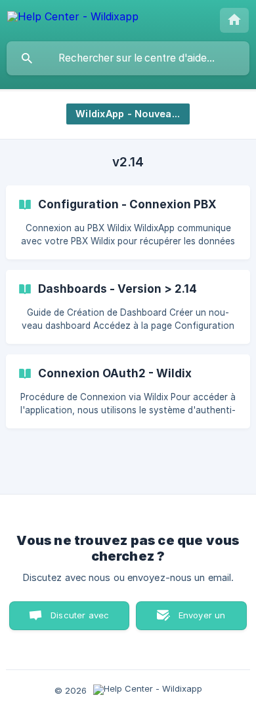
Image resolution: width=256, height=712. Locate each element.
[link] (128, 222)
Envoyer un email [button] (202, 620)
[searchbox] (128, 58)
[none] (73, 18)
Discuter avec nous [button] (80, 620)
